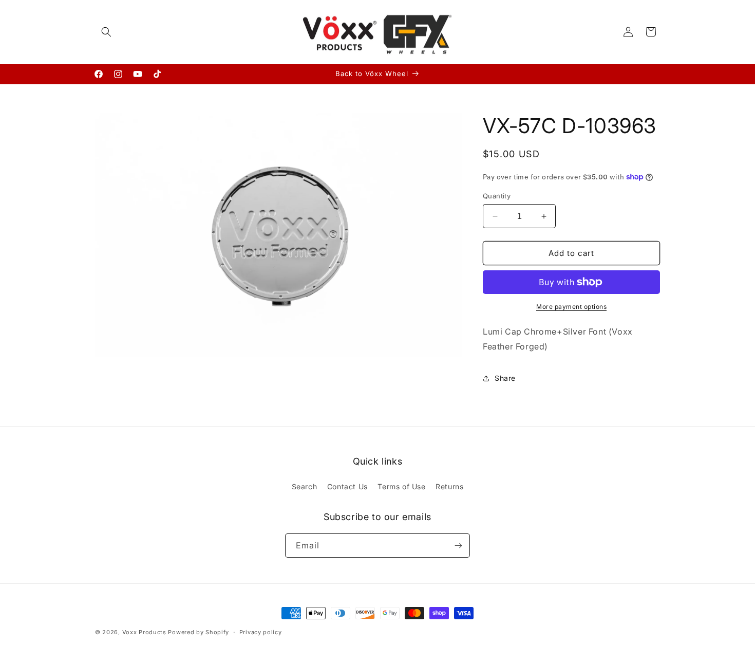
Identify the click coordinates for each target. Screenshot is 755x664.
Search (304, 486)
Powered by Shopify (198, 632)
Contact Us (347, 486)
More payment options (571, 306)
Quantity (497, 196)
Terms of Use (401, 486)
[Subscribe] (458, 545)
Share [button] (505, 378)
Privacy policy (260, 632)
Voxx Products (144, 632)
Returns (449, 486)
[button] (106, 32)
